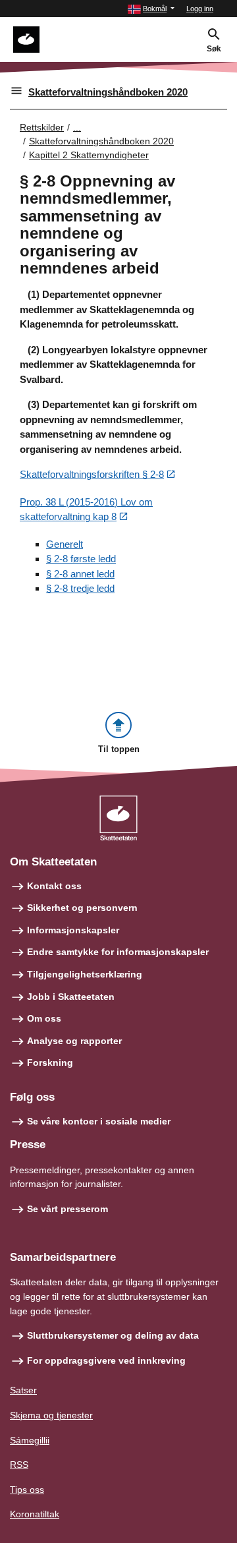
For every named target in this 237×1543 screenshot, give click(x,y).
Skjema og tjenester (51, 1415)
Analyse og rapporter (74, 1040)
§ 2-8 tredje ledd (80, 588)
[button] (151, 9)
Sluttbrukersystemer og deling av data (113, 1335)
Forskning (50, 1062)
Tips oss (27, 1489)
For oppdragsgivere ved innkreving (106, 1360)
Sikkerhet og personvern (82, 907)
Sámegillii (29, 1440)
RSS (19, 1464)
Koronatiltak (34, 1514)
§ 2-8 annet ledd (80, 573)
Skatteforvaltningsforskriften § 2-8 (92, 474)
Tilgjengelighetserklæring (84, 974)
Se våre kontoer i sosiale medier (99, 1121)
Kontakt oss (54, 886)
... (77, 127)
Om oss (44, 1018)
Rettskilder (42, 127)
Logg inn (199, 9)
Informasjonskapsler (73, 930)
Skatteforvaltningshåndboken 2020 (108, 92)
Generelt (64, 544)
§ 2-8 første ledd (81, 558)
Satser (23, 1390)
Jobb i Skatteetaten (71, 996)
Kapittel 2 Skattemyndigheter (89, 155)
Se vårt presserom (67, 1209)
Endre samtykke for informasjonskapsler (118, 951)
